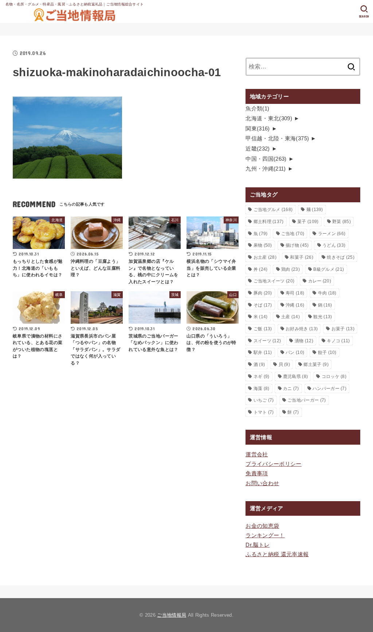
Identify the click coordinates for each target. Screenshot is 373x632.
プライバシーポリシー (274, 464)
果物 (263, 245)
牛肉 (327, 293)
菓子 (307, 221)
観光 (322, 316)
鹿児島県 (295, 376)
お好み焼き (302, 328)
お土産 (265, 257)
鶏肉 (290, 269)
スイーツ (267, 340)
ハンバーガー (329, 388)
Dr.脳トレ (258, 545)
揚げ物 (297, 245)
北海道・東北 (269, 118)
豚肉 (263, 293)
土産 (290, 316)
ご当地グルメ (273, 209)
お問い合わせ (262, 483)
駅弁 (263, 352)
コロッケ (334, 376)
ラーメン (332, 233)
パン (295, 352)
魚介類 (257, 109)
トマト (264, 412)
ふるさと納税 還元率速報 (277, 554)
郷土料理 (269, 221)
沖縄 (295, 305)
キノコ (338, 340)
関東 (258, 129)
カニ (291, 388)
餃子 (327, 352)
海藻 (262, 388)
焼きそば (340, 257)
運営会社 (257, 454)
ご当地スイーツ (274, 281)
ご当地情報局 (171, 615)
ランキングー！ (265, 535)
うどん (333, 245)
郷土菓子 (315, 364)
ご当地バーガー (306, 400)
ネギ (262, 376)
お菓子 (342, 328)
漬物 (304, 340)
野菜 (341, 221)
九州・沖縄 (266, 169)
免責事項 (257, 473)
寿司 (295, 293)
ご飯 (263, 328)
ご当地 (292, 233)
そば (263, 305)
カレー (319, 281)
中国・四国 (266, 159)
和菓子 (301, 257)
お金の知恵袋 (262, 526)
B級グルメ (328, 269)
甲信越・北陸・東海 (277, 138)
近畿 (258, 149)
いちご (264, 400)
